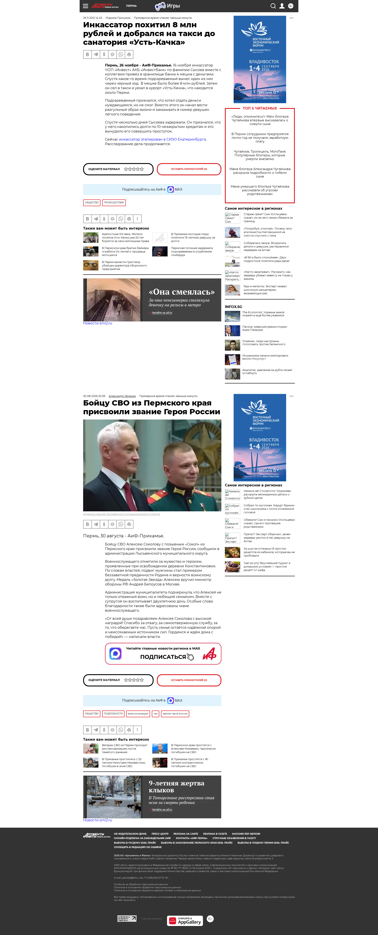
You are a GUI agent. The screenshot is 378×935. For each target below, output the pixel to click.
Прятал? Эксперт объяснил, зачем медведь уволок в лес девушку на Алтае (267, 538)
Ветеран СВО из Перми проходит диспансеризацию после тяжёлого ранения (124, 748)
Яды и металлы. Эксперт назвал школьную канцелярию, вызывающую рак (265, 290)
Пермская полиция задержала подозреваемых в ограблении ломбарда (192, 251)
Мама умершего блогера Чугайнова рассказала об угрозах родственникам (260, 190)
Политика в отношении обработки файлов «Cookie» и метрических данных (157, 890)
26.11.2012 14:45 (92, 17)
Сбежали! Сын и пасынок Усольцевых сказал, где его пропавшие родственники (269, 523)
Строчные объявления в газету (234, 838)
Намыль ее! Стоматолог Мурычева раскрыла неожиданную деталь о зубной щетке (267, 494)
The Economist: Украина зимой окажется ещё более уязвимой (263, 314)
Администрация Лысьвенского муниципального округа (121, 514)
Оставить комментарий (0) (189, 169)
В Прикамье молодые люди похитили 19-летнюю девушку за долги (193, 237)
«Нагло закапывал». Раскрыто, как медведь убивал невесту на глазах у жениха (268, 275)
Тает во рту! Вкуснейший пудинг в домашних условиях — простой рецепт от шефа (267, 566)
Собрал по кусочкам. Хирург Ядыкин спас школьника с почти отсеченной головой (269, 509)
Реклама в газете (215, 833)
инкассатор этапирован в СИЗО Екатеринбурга (162, 139)
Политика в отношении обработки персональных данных (147, 887)
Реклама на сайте (185, 833)
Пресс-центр (160, 833)
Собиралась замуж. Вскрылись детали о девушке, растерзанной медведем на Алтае (266, 246)
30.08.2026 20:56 (94, 396)
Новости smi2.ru (97, 323)
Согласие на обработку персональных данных (141, 884)
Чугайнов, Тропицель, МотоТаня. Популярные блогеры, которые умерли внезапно (260, 155)
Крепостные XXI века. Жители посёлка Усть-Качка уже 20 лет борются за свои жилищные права (125, 237)
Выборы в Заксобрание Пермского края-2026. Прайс (197, 842)
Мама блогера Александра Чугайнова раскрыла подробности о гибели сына (259, 172)
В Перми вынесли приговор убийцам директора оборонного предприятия (124, 265)
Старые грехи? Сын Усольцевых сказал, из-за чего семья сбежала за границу (268, 217)
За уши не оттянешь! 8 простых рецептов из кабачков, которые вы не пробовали (269, 552)
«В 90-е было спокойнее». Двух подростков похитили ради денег (267, 259)
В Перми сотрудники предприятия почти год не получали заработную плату (260, 137)
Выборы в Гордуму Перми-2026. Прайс (263, 842)
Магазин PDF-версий (246, 833)
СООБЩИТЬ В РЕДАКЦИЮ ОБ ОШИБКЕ (138, 847)
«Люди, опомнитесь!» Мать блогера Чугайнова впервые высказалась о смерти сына (260, 120)
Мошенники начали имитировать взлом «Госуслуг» (265, 357)
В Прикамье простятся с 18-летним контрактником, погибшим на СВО (190, 762)
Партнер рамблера (151, 918)
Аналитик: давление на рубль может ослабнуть (267, 372)
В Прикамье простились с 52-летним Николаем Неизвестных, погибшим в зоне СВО (124, 762)
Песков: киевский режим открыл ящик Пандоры (264, 328)
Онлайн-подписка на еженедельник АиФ (142, 838)
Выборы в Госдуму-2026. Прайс (135, 842)
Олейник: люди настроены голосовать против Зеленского (263, 343)
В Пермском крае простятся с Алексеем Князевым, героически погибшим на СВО (193, 748)
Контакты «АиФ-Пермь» (192, 838)
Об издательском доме (130, 833)
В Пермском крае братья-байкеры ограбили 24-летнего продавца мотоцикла (125, 251)
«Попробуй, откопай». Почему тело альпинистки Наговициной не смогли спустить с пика (268, 232)
